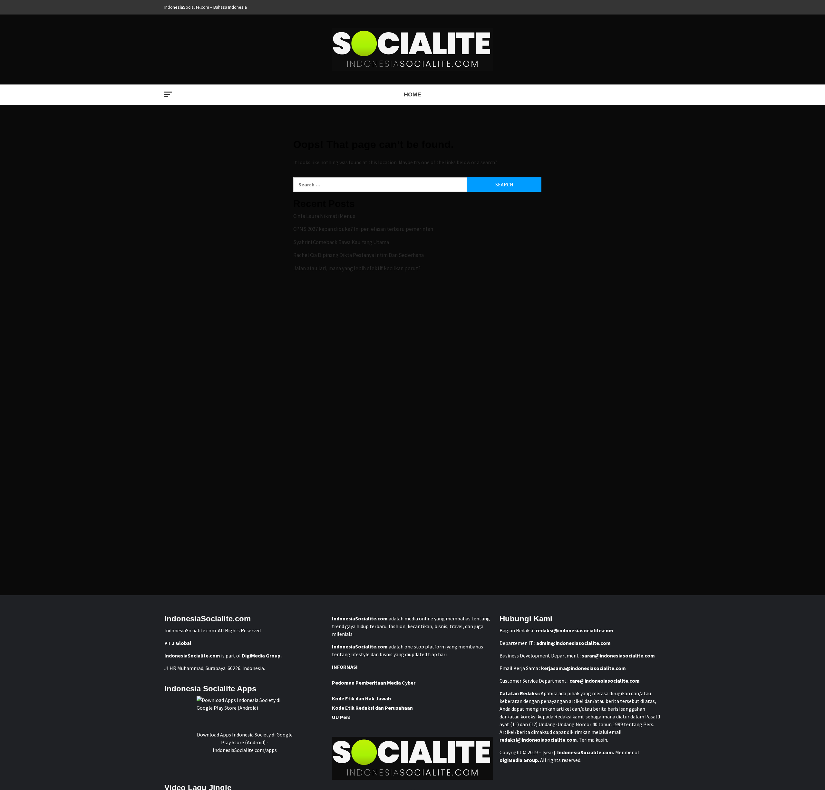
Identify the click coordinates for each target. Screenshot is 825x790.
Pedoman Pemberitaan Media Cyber (373, 682)
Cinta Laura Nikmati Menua (324, 216)
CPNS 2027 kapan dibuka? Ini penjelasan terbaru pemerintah (363, 228)
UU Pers (341, 717)
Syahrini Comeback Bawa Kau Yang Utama (341, 242)
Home (412, 94)
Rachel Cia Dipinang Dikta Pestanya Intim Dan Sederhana (358, 255)
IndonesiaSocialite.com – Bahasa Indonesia (205, 7)
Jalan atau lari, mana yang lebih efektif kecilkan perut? (357, 268)
